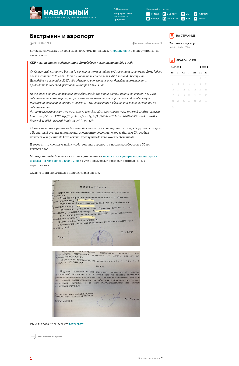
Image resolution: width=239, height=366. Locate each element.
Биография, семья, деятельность (123, 15)
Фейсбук (155, 13)
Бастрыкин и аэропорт (63, 36)
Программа (119, 19)
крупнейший (121, 51)
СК (161, 42)
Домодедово (152, 42)
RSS (188, 18)
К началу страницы (149, 358)
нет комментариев (50, 336)
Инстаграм (172, 18)
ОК (187, 13)
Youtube (202, 18)
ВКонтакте (172, 13)
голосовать (76, 324)
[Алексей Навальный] (66, 11)
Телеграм (203, 13)
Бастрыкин (139, 42)
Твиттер (155, 18)
